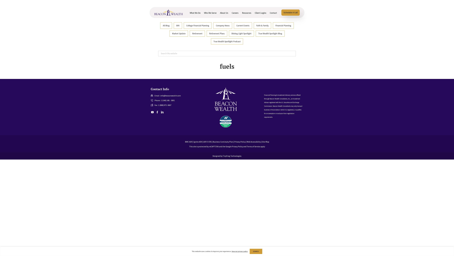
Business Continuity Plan (223, 142)
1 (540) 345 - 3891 (168, 100)
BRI (177, 25)
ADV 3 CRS (207, 142)
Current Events (242, 25)
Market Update (179, 33)
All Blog (166, 25)
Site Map (265, 142)
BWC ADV (188, 142)
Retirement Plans (217, 33)
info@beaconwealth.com (170, 95)
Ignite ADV (198, 142)
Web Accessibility (254, 142)
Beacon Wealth (168, 12)
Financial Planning (283, 25)
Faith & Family (262, 25)
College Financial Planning (197, 25)
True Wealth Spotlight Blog (270, 33)
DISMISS (256, 251)
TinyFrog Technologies (232, 156)
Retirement (197, 33)
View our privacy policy (240, 251)
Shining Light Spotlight (241, 33)
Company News (223, 25)
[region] (227, 251)
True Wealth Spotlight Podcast (227, 41)
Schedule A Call (291, 12)
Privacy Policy (239, 142)
